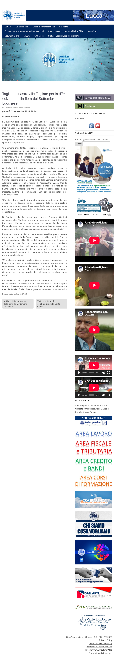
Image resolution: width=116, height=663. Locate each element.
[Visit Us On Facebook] (91, 128)
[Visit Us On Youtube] (98, 128)
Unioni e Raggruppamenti (44, 27)
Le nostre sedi (22, 27)
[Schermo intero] (108, 372)
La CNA (8, 27)
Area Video (92, 31)
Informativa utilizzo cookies (99, 646)
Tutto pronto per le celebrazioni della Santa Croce (48, 304)
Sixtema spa (106, 653)
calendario (48, 160)
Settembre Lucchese (49, 122)
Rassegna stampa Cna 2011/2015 (14, 294)
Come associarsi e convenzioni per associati (24, 31)
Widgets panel (82, 409)
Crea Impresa (54, 31)
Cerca (78, 139)
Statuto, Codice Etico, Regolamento (64, 36)
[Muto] (103, 372)
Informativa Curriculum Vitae (98, 650)
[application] (93, 365)
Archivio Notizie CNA (73, 31)
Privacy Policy (105, 640)
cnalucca (27, 107)
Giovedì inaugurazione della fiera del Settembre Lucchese (15, 304)
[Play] (79, 372)
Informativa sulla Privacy (100, 643)
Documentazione (12, 36)
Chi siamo (63, 27)
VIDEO (27, 36)
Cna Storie (39, 36)
